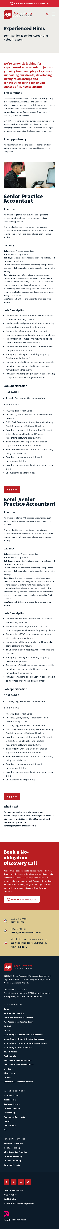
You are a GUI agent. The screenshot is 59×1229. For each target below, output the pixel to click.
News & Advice (10, 1052)
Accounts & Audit (11, 1095)
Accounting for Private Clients (18, 1047)
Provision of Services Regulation (19, 1203)
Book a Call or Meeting (14, 1013)
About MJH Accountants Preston (18, 1017)
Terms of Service (28, 996)
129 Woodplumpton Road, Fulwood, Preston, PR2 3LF (29, 944)
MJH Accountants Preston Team (18, 1022)
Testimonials (10, 1056)
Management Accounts (14, 1117)
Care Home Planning (13, 1156)
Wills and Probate (12, 1165)
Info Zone (8, 1069)
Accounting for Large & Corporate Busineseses (25, 1043)
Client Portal (9, 1073)
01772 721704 (17, 922)
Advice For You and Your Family (18, 1060)
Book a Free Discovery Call (24, 899)
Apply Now (12, 489)
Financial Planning (12, 1160)
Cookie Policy (10, 1199)
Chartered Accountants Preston (18, 1082)
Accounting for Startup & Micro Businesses (23, 1034)
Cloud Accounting (12, 1108)
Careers (7, 1077)
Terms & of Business (13, 1190)
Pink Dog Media (19, 1220)
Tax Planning (10, 1125)
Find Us (7, 1030)
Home (6, 1009)
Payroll (7, 1121)
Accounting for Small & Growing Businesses (24, 1039)
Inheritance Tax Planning (15, 1152)
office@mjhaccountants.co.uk (26, 932)
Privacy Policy (10, 996)
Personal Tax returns (13, 1143)
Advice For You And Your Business (19, 1064)
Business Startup (12, 1104)
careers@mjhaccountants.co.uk (20, 825)
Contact (7, 1026)
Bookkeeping (10, 1100)
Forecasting (9, 1112)
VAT (5, 1130)
